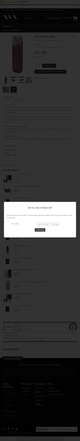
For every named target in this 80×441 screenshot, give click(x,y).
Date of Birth (15, 224)
